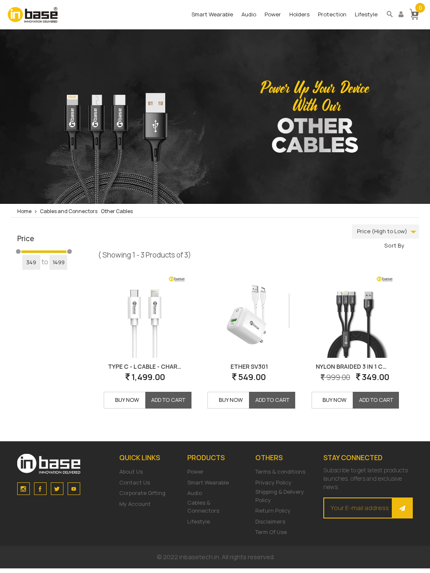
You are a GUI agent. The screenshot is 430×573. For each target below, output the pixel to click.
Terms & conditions (280, 471)
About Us (131, 471)
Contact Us (134, 482)
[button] (414, 13)
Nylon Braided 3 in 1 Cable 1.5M (355, 366)
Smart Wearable (212, 14)
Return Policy (273, 510)
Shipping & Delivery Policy (279, 496)
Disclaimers (270, 521)
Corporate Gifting (142, 493)
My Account (135, 504)
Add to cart (168, 400)
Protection (332, 14)
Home (24, 211)
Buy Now (127, 400)
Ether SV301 (249, 366)
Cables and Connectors (68, 211)
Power (273, 14)
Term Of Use (271, 532)
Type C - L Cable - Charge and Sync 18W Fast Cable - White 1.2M (147, 366)
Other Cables (117, 211)
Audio (248, 14)
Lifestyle (366, 14)
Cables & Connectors (203, 507)
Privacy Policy (273, 482)
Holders (299, 14)
